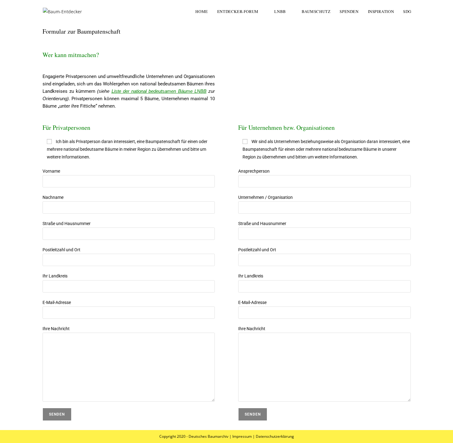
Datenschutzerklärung (275, 436)
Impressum (242, 436)
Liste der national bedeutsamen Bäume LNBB (159, 91)
